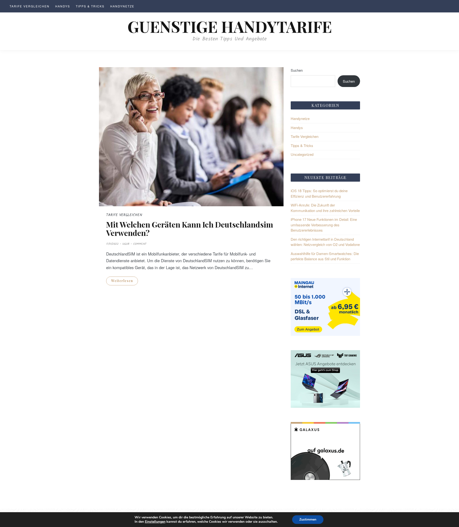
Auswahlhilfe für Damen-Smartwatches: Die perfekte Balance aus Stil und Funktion (325, 256)
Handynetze (122, 6)
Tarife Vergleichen (29, 6)
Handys (62, 6)
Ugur (125, 244)
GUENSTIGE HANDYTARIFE (229, 26)
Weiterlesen (122, 280)
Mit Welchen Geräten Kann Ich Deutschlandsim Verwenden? (189, 228)
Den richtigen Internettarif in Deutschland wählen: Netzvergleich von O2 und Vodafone (325, 242)
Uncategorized (302, 154)
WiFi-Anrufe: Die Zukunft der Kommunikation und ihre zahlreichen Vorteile (325, 207)
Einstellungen (155, 522)
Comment (139, 244)
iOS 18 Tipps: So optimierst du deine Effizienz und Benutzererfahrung (319, 193)
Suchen (297, 70)
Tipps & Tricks (90, 6)
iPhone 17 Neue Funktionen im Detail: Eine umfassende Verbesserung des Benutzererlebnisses (324, 225)
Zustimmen (307, 519)
